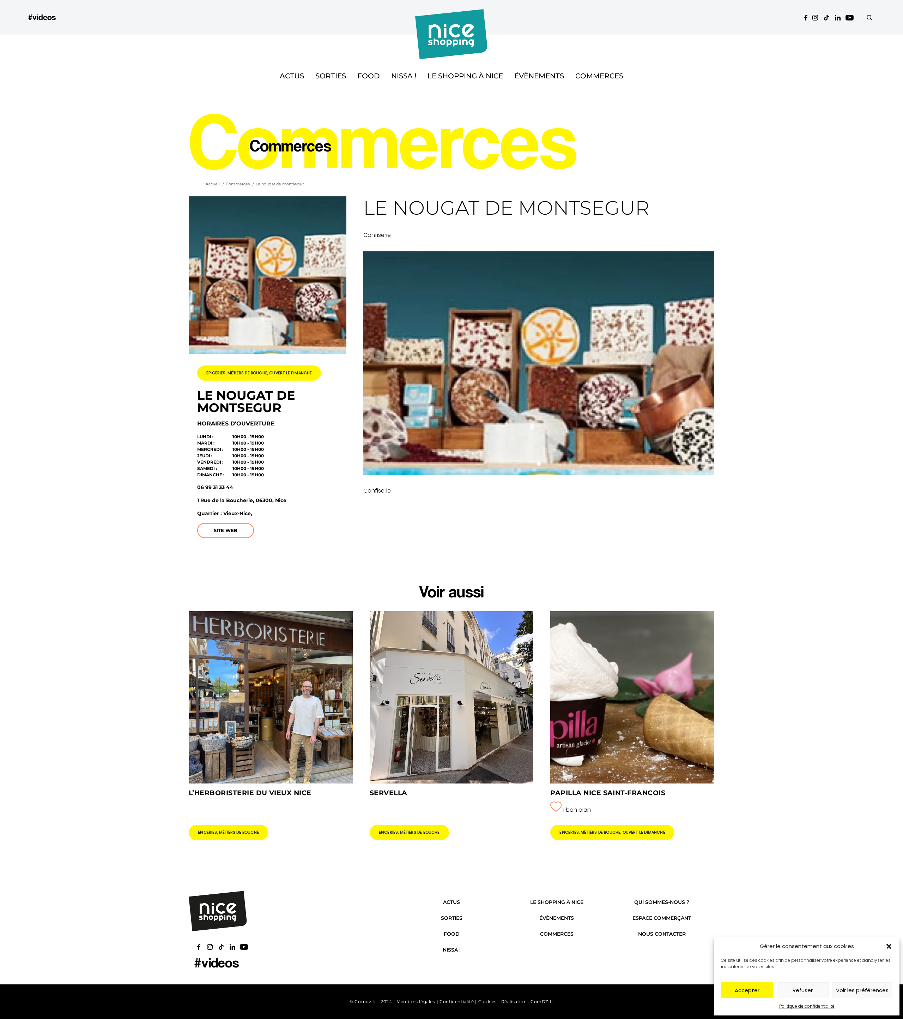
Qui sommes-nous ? (661, 902)
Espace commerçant (661, 918)
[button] (888, 946)
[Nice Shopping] (451, 17)
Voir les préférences (862, 990)
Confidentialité (457, 1001)
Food (368, 76)
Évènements (539, 76)
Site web (225, 530)
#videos (42, 17)
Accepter (747, 990)
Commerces (599, 76)
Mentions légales (415, 1001)
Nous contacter (662, 934)
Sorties (330, 76)
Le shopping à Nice (465, 76)
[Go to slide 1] (539, 464)
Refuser (803, 990)
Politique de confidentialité (807, 1006)
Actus (292, 76)
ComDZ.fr (542, 1001)
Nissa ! (403, 76)
